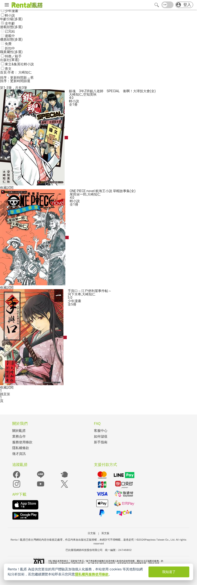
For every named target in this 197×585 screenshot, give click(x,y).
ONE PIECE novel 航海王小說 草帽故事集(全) (102, 191)
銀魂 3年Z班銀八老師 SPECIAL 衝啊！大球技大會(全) (112, 91)
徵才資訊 (19, 454)
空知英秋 (90, 94)
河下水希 (74, 294)
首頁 (3, 72)
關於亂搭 (19, 431)
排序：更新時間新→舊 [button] (17, 77)
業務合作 (19, 436)
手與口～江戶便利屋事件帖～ (89, 291)
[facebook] (16, 478)
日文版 (92, 533)
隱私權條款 (20, 448)
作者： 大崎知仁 (19, 72)
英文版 (105, 533)
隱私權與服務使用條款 (92, 574)
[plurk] (64, 478)
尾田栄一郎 (78, 194)
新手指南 (100, 442)
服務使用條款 (22, 442)
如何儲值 (100, 436)
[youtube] (40, 487)
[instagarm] (16, 487)
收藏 (3, 187)
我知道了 (169, 572)
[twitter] (64, 487)
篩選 (27, 81)
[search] (157, 5)
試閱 (10, 187)
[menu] (7, 5)
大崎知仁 (75, 94)
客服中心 (100, 431)
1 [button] (1, 397)
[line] (40, 478)
